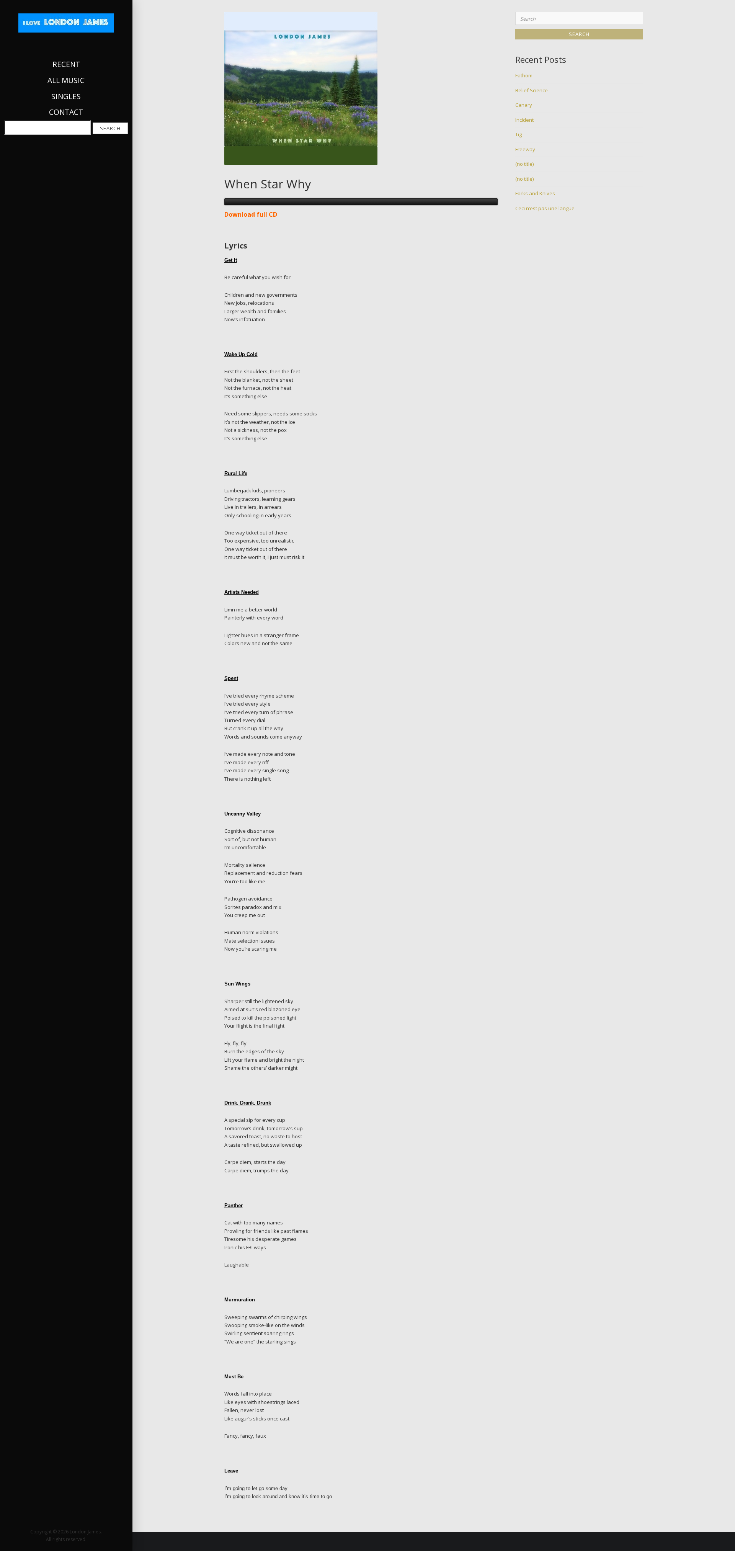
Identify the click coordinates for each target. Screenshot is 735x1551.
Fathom (523, 75)
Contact (66, 112)
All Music (66, 80)
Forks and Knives (535, 193)
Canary (523, 104)
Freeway (525, 149)
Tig (518, 134)
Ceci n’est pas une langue (545, 208)
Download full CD (250, 214)
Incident (524, 119)
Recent (66, 64)
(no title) (524, 163)
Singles (66, 96)
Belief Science (531, 90)
